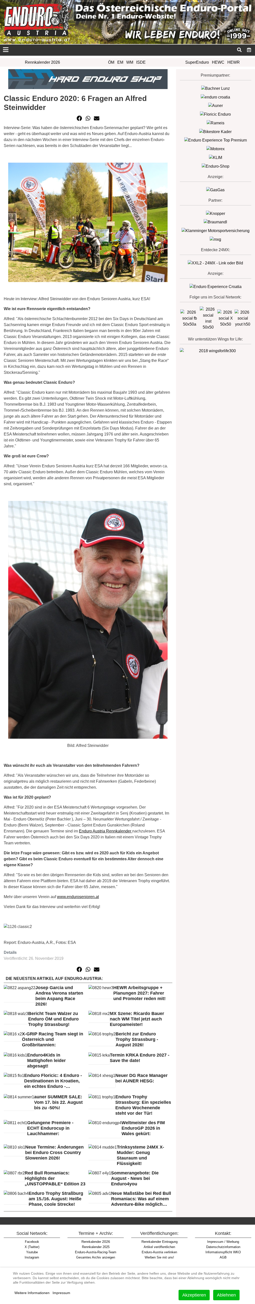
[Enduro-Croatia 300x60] (215, 97)
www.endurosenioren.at (78, 897)
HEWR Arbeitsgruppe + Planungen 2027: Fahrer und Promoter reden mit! (139, 993)
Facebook (32, 1242)
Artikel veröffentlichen (159, 1247)
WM (129, 62)
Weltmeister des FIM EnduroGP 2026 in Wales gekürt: (143, 1128)
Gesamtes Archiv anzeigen (95, 1257)
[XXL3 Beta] (216, 286)
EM (120, 62)
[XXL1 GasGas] (215, 190)
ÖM (111, 62)
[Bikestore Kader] (215, 131)
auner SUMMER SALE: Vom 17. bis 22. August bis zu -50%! (58, 1102)
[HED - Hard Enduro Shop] (88, 79)
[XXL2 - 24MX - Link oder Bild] (215, 263)
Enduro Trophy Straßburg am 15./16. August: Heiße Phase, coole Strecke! (56, 1199)
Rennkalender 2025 (96, 1247)
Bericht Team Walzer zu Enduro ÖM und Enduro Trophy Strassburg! (53, 1019)
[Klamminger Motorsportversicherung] (216, 230)
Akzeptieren (194, 1295)
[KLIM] (215, 157)
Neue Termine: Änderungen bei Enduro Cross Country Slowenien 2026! (54, 1152)
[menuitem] (249, 49)
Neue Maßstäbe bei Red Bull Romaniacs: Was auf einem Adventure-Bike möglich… (141, 1199)
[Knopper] (215, 213)
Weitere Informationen (32, 1293)
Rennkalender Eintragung (159, 1242)
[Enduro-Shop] (215, 166)
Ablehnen (226, 1295)
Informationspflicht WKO (223, 1252)
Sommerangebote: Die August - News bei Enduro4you (135, 1178)
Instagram (32, 1257)
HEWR (233, 62)
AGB (223, 1257)
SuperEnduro (197, 62)
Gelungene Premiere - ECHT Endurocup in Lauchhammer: (50, 1128)
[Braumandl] (215, 222)
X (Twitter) (32, 1247)
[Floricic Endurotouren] (215, 114)
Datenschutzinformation (223, 1247)
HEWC (218, 62)
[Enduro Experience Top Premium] (215, 140)
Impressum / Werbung (223, 1242)
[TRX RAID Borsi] (215, 239)
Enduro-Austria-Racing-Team (95, 1252)
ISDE (141, 62)
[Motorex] (215, 148)
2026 (95, 1242)
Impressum (61, 1293)
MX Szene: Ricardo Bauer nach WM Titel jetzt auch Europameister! (137, 1019)
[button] (79, 118)
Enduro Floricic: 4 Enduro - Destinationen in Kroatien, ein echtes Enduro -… (53, 1081)
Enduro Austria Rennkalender (105, 831)
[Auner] (215, 105)
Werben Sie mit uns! (159, 1257)
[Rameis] (215, 123)
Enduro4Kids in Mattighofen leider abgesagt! (46, 1060)
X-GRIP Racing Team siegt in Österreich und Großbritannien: (52, 1039)
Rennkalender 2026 (42, 62)
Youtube (32, 1252)
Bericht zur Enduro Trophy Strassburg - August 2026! (137, 1039)
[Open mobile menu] (5, 50)
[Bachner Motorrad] (215, 88)
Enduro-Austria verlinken (159, 1252)
